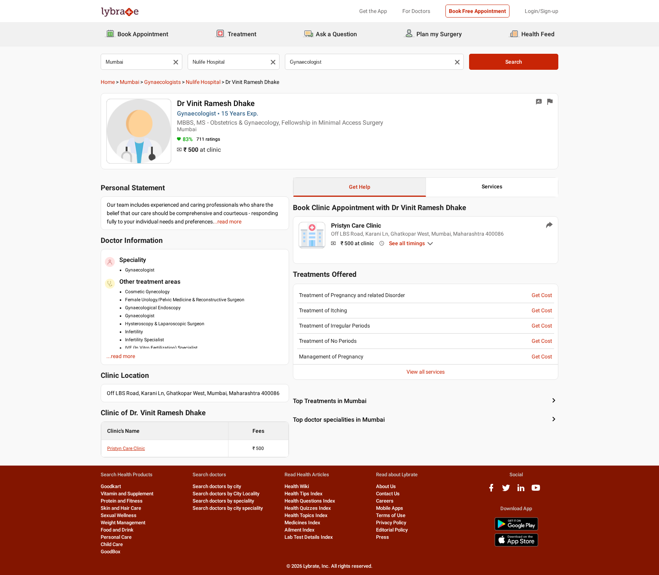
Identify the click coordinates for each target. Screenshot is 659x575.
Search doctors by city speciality (228, 508)
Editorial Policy (392, 530)
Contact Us (388, 493)
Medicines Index (302, 522)
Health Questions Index (309, 501)
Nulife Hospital (203, 82)
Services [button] (492, 186)
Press (382, 537)
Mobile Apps (389, 508)
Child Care (112, 544)
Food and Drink (117, 530)
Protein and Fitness (122, 501)
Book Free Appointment (477, 11)
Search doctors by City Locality (226, 493)
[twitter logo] (506, 490)
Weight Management (123, 522)
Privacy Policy (391, 522)
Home (108, 82)
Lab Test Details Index (308, 537)
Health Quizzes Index (307, 508)
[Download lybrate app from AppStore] (516, 545)
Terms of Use (390, 515)
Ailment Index (299, 530)
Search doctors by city (217, 486)
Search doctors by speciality (223, 501)
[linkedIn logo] (521, 490)
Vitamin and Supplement (127, 493)
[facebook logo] (491, 490)
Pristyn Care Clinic (126, 448)
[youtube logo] (535, 490)
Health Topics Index (306, 515)
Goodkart (111, 486)
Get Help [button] (359, 187)
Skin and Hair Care (121, 508)
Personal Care (116, 537)
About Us (386, 486)
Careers (385, 501)
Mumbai (129, 82)
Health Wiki (296, 486)
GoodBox (111, 551)
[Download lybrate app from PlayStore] (516, 529)
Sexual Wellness (119, 515)
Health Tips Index (303, 493)
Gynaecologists (162, 82)
